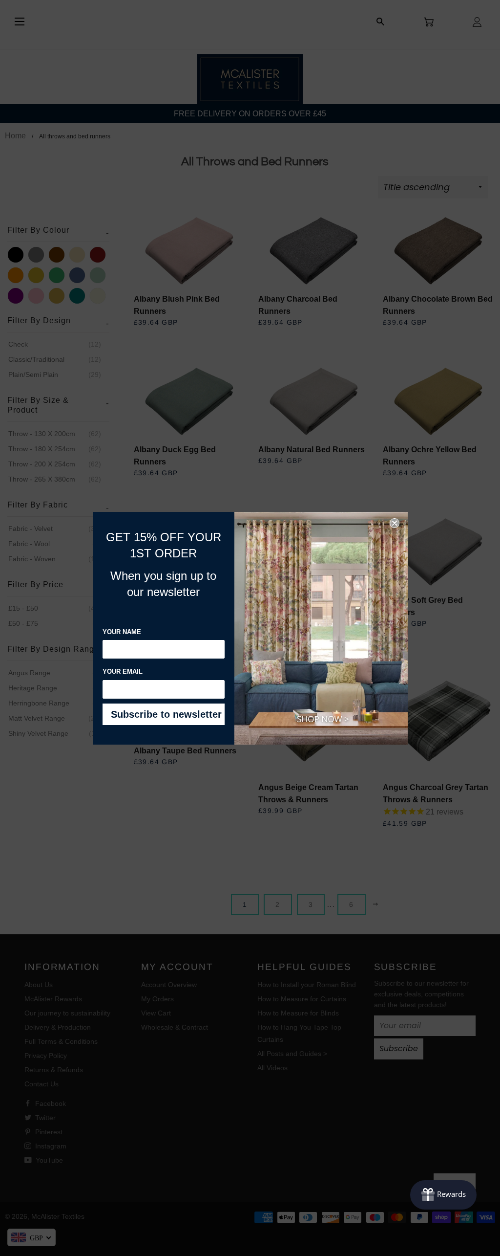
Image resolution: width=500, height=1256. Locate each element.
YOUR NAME (122, 632)
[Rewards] (443, 1195)
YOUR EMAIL (123, 671)
